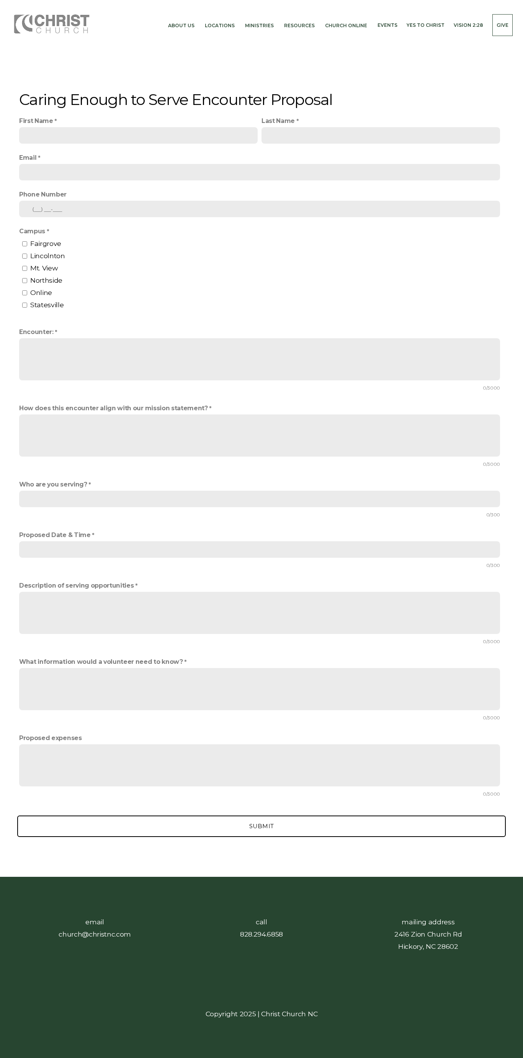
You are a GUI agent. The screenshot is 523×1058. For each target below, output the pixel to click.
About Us (182, 25)
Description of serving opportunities (76, 585)
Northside (46, 280)
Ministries (260, 25)
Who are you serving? (53, 484)
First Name (36, 120)
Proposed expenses (50, 738)
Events (387, 25)
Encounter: (36, 332)
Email (27, 157)
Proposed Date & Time (55, 535)
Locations (220, 25)
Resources (300, 25)
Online (41, 292)
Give (502, 25)
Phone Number (43, 194)
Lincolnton (47, 256)
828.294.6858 (261, 934)
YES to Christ (426, 25)
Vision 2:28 (468, 25)
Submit (261, 826)
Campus (33, 231)
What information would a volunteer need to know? (101, 661)
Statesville (47, 305)
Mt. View (43, 268)
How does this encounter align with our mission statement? (113, 408)
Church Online (346, 25)
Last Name (278, 120)
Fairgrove (45, 243)
